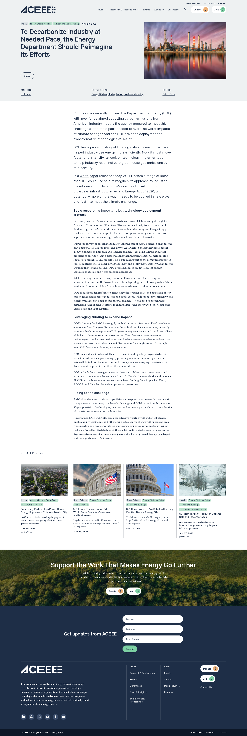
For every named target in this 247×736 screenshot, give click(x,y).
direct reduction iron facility (115, 339)
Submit (130, 649)
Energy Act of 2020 (139, 191)
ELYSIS (77, 380)
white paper (89, 176)
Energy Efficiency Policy (103, 94)
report (107, 259)
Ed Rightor (26, 94)
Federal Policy (169, 94)
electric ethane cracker (150, 339)
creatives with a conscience (215, 732)
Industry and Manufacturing (129, 94)
